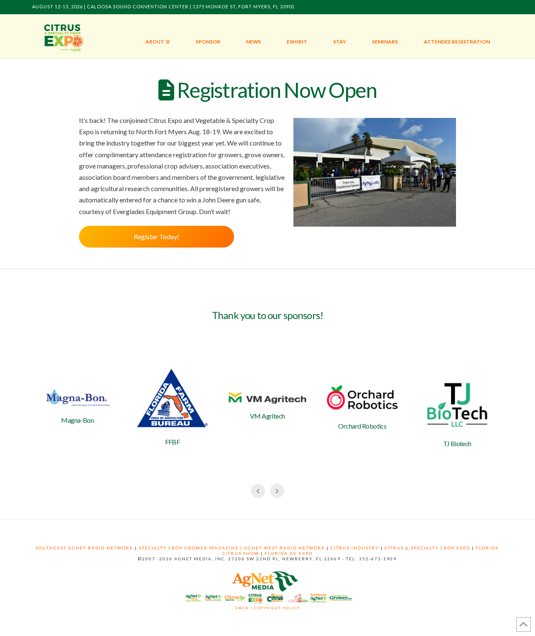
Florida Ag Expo (289, 553)
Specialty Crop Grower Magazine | (191, 547)
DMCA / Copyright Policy (267, 608)
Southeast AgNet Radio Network (84, 547)
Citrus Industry (355, 547)
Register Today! (156, 236)
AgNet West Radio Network (284, 547)
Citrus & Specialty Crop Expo (427, 547)
